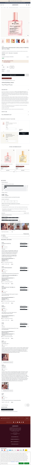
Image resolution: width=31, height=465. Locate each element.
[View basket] (29, 5)
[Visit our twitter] (15, 422)
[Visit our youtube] (19, 422)
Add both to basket (24, 133)
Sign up (27, 418)
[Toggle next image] (29, 23)
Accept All (21, 463)
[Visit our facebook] (13, 422)
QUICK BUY (7, 170)
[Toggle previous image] (1, 23)
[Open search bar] (3, 5)
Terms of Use (17, 461)
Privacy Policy (13, 461)
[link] (27, 5)
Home (2, 7)
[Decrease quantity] (3, 71)
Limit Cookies (26, 463)
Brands (5, 7)
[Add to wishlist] (27, 75)
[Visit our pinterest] (23, 422)
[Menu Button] (1, 5)
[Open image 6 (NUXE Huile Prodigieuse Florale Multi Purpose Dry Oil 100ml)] (28, 41)
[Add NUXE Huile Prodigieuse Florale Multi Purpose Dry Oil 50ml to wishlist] (14, 150)
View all (28, 56)
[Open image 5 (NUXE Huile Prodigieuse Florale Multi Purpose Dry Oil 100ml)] (23, 41)
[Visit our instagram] (17, 422)
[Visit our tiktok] (21, 422)
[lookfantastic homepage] (15, 5)
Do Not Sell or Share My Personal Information (15, 434)
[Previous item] (1, 160)
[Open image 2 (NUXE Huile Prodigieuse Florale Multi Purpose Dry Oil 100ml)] (8, 41)
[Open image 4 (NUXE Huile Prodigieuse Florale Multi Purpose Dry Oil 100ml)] (18, 41)
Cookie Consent (15, 432)
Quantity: (3, 69)
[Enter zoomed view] (28, 35)
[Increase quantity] (8, 71)
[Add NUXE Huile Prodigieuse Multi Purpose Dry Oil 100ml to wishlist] (29, 150)
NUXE (7, 7)
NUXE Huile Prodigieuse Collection (13, 7)
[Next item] (29, 160)
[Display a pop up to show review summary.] (7, 167)
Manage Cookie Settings (4, 463)
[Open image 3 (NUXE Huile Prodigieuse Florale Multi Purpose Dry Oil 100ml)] (13, 41)
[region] (15, 458)
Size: (2, 65)
